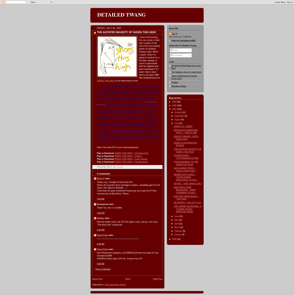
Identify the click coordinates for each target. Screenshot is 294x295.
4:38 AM (100, 244)
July (176, 123)
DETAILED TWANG (121, 14)
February (178, 231)
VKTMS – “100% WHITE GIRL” (188, 184)
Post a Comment (103, 269)
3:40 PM (100, 213)
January (178, 235)
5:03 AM (100, 264)
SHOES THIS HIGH (106, 81)
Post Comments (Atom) (115, 285)
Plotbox (174, 82)
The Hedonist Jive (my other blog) (186, 72)
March (177, 227)
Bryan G (101, 178)
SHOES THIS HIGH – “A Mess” (128, 156)
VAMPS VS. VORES (183, 127)
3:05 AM (100, 199)
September (179, 116)
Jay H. (175, 34)
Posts (175, 50)
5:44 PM (100, 230)
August (177, 120)
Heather (100, 218)
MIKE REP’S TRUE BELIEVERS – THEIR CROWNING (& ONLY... (185, 190)
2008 (174, 106)
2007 (174, 109)
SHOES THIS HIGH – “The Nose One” (131, 153)
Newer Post (97, 279)
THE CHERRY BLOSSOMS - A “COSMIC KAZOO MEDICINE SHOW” (188, 209)
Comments (177, 55)
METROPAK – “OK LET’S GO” (187, 203)
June (176, 216)
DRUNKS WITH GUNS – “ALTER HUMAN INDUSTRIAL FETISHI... (186, 177)
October (178, 112)
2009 (174, 102)
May (176, 220)
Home (127, 279)
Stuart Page (102, 235)
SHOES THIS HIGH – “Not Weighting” (131, 162)
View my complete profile (183, 41)
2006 (174, 239)
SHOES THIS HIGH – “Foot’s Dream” (131, 159)
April (176, 224)
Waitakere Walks (178, 86)
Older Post (157, 279)
